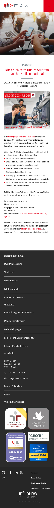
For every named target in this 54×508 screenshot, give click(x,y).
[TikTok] (4, 478)
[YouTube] (22, 473)
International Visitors (13, 297)
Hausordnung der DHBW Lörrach (19, 312)
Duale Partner (10, 280)
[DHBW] (28, 494)
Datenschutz (35, 488)
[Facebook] (11, 473)
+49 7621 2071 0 (17, 372)
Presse (7, 394)
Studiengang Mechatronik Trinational (21, 137)
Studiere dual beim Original (31, 229)
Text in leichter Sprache (38, 483)
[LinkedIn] (17, 473)
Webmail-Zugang (12, 329)
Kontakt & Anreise (12, 386)
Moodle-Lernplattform (14, 321)
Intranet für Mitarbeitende (16, 346)
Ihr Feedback (46, 488)
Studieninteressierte (13, 264)
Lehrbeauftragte (11, 289)
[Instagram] (4, 473)
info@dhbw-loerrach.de (18, 378)
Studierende (9, 272)
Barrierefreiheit (36, 478)
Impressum (34, 473)
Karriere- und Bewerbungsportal (19, 338)
